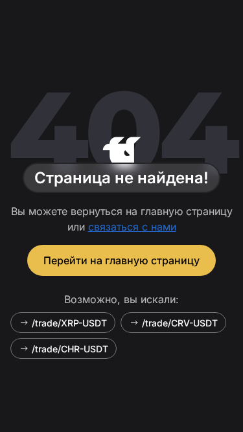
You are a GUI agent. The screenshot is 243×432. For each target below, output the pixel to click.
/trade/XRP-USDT (69, 322)
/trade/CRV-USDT (180, 322)
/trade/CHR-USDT (70, 348)
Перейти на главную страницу (121, 260)
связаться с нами (132, 226)
